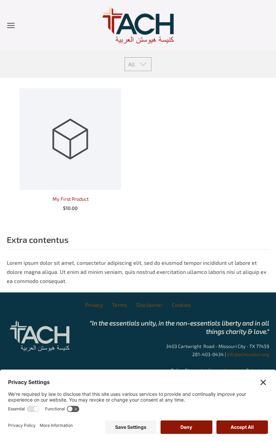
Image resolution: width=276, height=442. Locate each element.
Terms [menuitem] (119, 305)
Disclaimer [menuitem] (149, 305)
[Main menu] (11, 25)
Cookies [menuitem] (181, 305)
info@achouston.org (248, 354)
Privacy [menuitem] (94, 305)
